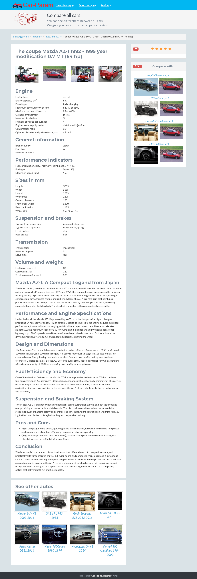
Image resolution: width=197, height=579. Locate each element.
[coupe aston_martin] (27, 534)
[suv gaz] (55, 501)
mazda (36, 36)
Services (105, 5)
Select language (64, 5)
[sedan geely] (82, 501)
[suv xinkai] (27, 501)
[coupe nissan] (55, 534)
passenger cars (21, 36)
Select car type (86, 5)
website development (101, 575)
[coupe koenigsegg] (82, 534)
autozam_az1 (53, 36)
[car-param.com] (32, 4)
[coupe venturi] (110, 534)
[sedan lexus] (110, 501)
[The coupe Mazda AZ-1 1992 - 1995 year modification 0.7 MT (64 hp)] (27, 74)
